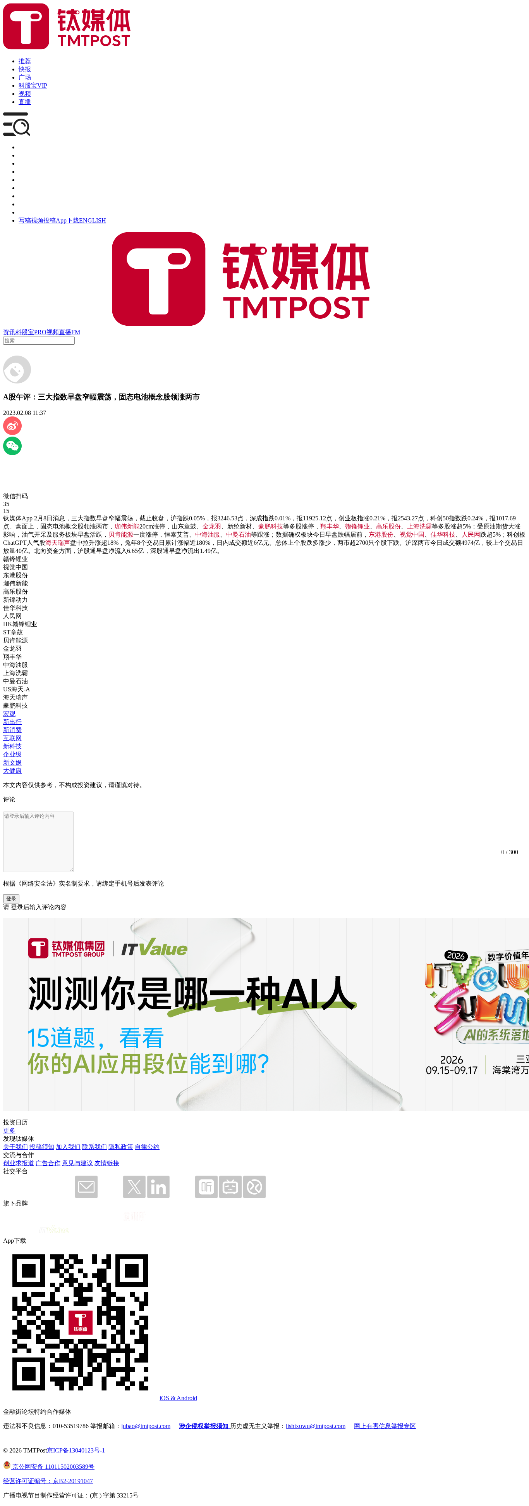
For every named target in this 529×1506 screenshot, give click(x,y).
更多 (9, 1130)
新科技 (12, 746)
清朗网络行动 (37, 212)
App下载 (67, 220)
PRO (40, 332)
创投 (25, 163)
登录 (11, 899)
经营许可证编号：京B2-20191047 (48, 1481)
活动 (25, 179)
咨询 (25, 171)
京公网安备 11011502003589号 (52, 1466)
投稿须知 (41, 1146)
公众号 (28, 204)
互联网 (12, 738)
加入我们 (68, 1146)
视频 (25, 93)
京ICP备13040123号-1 (76, 1450)
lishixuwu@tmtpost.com (315, 1426)
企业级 (12, 754)
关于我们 (15, 1146)
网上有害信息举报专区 (385, 1426)
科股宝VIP (33, 85)
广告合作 (48, 1163)
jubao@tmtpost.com (145, 1426)
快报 (25, 69)
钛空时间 (31, 188)
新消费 (12, 730)
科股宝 (24, 332)
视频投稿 (43, 220)
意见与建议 (77, 1163)
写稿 (25, 220)
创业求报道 (18, 1163)
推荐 (25, 61)
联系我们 (94, 1146)
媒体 (25, 147)
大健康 (12, 770)
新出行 (12, 721)
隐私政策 (120, 1146)
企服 (25, 155)
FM (75, 332)
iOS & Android (178, 1398)
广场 (25, 77)
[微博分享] (12, 433)
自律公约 (147, 1146)
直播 (25, 101)
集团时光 (31, 196)
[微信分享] (12, 453)
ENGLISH (92, 220)
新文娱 (12, 762)
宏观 (9, 713)
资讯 (9, 332)
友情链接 (106, 1163)
